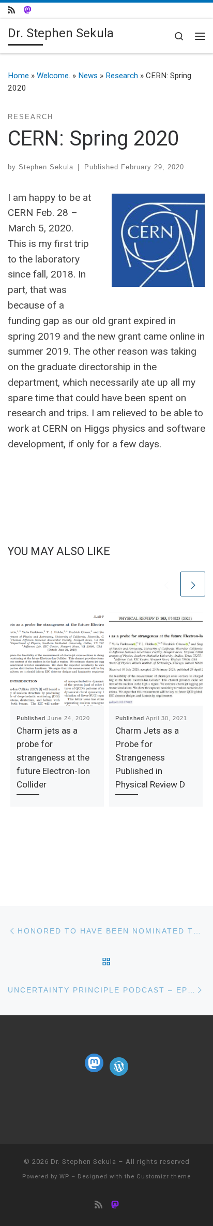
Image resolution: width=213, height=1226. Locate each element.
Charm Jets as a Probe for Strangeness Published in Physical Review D (150, 757)
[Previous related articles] (166, 584)
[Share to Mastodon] (27, 10)
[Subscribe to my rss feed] (11, 10)
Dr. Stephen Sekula (83, 1161)
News (88, 75)
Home (18, 75)
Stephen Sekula (46, 167)
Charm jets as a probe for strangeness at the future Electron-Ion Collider (53, 757)
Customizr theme (163, 1176)
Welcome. (53, 75)
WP (64, 1176)
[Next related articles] (192, 584)
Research (121, 75)
